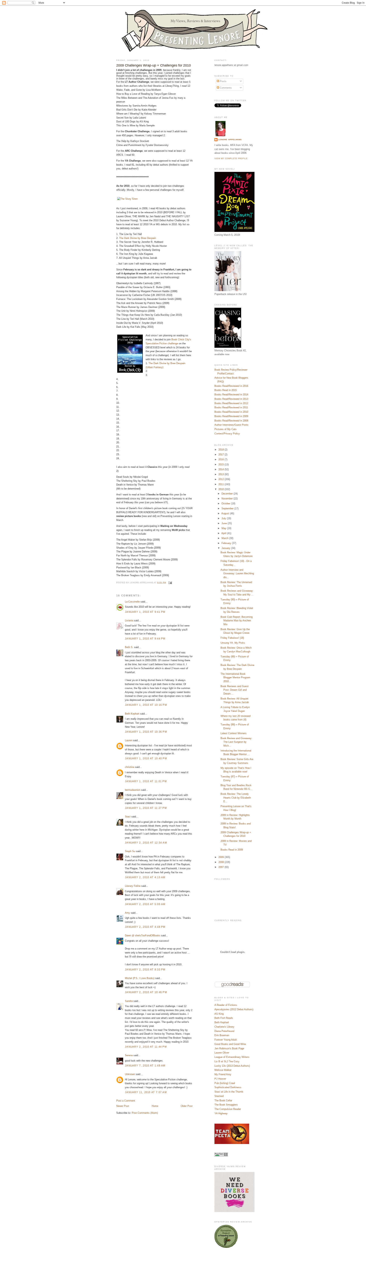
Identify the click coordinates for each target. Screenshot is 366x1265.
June (225, 523)
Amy (127, 912)
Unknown (130, 1074)
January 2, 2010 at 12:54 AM (146, 842)
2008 (221, 862)
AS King (219, 1013)
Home (155, 1106)
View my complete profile (231, 158)
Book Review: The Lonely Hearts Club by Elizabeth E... (236, 797)
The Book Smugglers (226, 1104)
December (228, 493)
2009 (221, 857)
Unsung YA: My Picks (233, 642)
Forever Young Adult (225, 1039)
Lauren (128, 740)
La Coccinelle (132, 601)
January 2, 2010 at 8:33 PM (145, 969)
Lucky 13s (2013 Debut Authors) (232, 1065)
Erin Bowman (221, 1035)
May (224, 528)
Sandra (129, 1001)
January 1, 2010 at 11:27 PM (146, 808)
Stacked (219, 1096)
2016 (221, 459)
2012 (221, 479)
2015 (221, 464)
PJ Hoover (220, 1078)
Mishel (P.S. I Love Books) (139, 978)
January (226, 548)
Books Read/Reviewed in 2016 (231, 386)
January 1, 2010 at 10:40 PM (146, 758)
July (224, 518)
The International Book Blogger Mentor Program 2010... (235, 677)
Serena (129, 1055)
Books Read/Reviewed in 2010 (231, 411)
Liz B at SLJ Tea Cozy (226, 1061)
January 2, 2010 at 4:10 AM (145, 877)
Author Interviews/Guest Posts (231, 424)
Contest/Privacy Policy (227, 433)
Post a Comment (125, 1100)
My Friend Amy (222, 1074)
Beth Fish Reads (223, 1018)
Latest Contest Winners (233, 733)
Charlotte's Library (224, 1026)
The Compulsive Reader (227, 1109)
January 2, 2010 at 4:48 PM (145, 926)
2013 (221, 474)
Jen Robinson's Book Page (229, 1048)
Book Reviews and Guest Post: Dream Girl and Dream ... (235, 690)
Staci (128, 816)
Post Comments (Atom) (145, 1112)
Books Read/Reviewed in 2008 (231, 420)
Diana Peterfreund (224, 1031)
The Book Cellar (223, 1100)
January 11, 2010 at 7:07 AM (146, 1092)
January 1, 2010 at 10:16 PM (146, 704)
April (224, 533)
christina (129, 767)
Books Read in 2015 (225, 390)
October (226, 503)
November (228, 498)
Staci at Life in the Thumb (228, 1091)
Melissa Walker (222, 1070)
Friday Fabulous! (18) (232, 637)
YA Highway (221, 1113)
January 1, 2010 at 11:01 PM (146, 781)
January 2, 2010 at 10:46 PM (146, 992)
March (225, 538)
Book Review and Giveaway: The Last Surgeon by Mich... (236, 742)
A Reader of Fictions (225, 1005)
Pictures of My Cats (225, 429)
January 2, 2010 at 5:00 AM (145, 904)
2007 (221, 867)
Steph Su (130, 851)
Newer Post (122, 1106)
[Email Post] (170, 583)
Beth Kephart (132, 713)
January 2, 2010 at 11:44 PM (146, 1046)
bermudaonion (132, 789)
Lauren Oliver (221, 1052)
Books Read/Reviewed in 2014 (231, 394)
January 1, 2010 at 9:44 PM (145, 638)
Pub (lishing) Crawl (224, 1083)
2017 (221, 454)
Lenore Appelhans (230, 140)
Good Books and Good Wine (230, 1044)
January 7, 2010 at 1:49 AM (145, 1065)
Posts (222, 81)
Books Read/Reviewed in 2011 (231, 407)
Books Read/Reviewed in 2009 (231, 416)
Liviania (129, 620)
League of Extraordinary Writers (231, 1057)
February (227, 543)
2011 (221, 484)
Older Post (187, 1106)
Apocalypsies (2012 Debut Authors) (233, 1009)
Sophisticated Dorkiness (227, 1087)
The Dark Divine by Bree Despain (137, 238)
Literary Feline (132, 885)
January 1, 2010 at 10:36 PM (146, 731)
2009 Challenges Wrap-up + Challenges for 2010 (153, 65)
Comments (225, 87)
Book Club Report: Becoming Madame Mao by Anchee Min (237, 620)
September (228, 508)
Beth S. (129, 647)
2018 (221, 449)
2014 (221, 469)
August (225, 513)
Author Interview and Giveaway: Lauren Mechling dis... (237, 573)
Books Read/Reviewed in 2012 (231, 403)
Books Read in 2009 (232, 849)
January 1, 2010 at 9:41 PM (145, 611)
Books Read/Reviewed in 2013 (231, 398)
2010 (221, 489)
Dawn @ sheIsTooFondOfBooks (142, 935)
